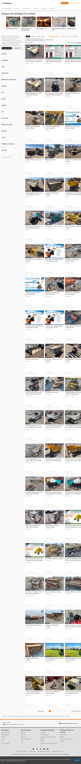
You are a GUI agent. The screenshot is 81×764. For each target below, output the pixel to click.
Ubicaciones (52, 8)
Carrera (3, 739)
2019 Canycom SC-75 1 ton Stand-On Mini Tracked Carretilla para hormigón (34, 61)
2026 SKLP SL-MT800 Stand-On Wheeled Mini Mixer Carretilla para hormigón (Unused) (54, 494)
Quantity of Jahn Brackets (32, 359)
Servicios (36, 8)
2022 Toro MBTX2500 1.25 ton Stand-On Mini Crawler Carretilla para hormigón (33, 427)
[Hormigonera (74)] (44, 30)
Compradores (23, 732)
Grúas (41, 745)
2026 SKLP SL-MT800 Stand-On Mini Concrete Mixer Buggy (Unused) (34, 228)
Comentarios (62, 741)
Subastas (17, 8)
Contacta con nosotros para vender (66, 739)
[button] (13, 24)
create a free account (17, 716)
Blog (2, 741)
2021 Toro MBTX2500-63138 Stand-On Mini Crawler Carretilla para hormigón (54, 427)
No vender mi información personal (43, 751)
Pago (22, 741)
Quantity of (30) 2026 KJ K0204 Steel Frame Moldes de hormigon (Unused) (54, 61)
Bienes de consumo (44, 734)
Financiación (44, 8)
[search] (20, 157)
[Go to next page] (67, 711)
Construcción (42, 732)
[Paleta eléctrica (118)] (13, 30)
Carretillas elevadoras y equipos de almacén (48, 743)
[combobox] (70, 36)
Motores (42, 741)
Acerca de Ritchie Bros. (6, 732)
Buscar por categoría (6, 8)
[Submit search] (52, 3)
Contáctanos (74, 723)
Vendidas (17, 48)
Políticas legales (32, 751)
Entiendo (77, 760)
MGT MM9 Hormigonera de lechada (54, 558)
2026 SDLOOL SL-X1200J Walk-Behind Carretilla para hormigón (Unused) (53, 460)
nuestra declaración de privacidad (14, 760)
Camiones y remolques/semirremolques (48, 737)
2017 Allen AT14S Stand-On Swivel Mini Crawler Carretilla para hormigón (34, 593)
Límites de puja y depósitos (26, 739)
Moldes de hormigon (51, 159)
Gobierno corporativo (5, 734)
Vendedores (23, 734)
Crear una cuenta (74, 3)
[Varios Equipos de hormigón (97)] (28, 32)
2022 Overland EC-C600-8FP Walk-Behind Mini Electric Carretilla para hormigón (54, 95)
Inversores (4, 737)
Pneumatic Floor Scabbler (52, 392)
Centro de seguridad (5, 743)
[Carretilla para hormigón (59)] (59, 32)
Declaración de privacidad (22, 751)
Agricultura (42, 739)
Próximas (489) (7, 48)
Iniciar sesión (65, 3)
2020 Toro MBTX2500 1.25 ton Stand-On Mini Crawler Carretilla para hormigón (33, 460)
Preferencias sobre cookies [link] (57, 751)
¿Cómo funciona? (26, 8)
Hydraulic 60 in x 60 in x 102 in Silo (54, 226)
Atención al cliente (63, 734)
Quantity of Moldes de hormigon (33, 159)
